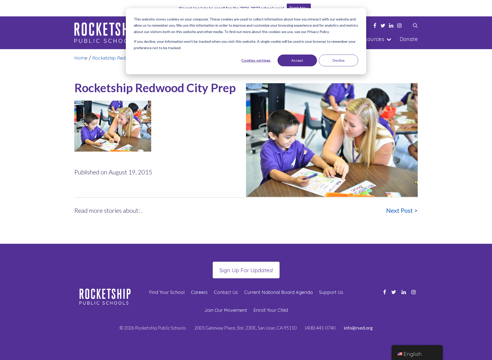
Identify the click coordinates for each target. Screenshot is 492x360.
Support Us (331, 292)
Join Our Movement (225, 310)
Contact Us (226, 292)
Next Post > (402, 210)
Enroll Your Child (270, 310)
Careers (199, 292)
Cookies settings (256, 60)
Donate (409, 39)
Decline (339, 60)
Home (80, 58)
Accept (297, 60)
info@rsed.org (358, 328)
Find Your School (166, 292)
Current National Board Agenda (278, 292)
